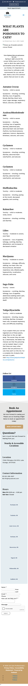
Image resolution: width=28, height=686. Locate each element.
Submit (6, 613)
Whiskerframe (8, 41)
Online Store (14, 4)
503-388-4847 (8, 1)
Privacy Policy (9, 668)
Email (3, 594)
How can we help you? (9, 598)
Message (4, 604)
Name (4, 587)
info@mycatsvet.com (20, 1)
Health (22, 41)
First (16, 589)
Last (16, 592)
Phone (3, 596)
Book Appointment (14, 426)
